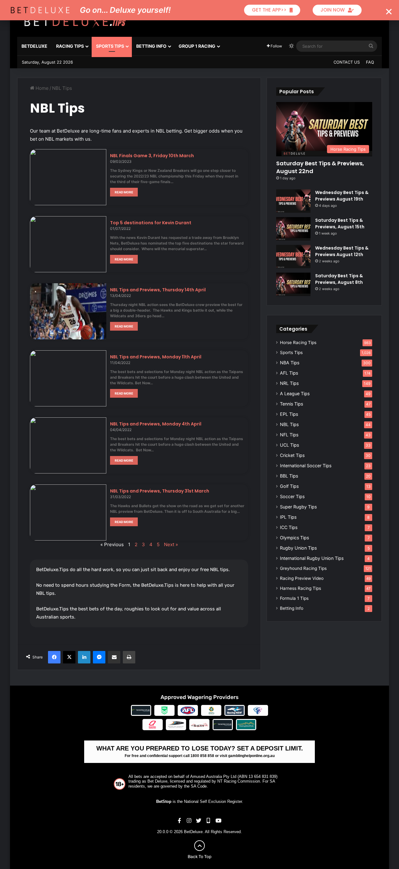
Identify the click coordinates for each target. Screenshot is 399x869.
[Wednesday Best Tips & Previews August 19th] (293, 201)
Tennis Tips (291, 403)
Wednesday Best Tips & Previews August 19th (341, 195)
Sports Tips (110, 46)
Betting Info (151, 46)
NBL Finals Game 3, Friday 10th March (152, 156)
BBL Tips (289, 475)
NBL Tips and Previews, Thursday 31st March (159, 491)
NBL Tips (289, 424)
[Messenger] (99, 657)
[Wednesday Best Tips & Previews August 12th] (293, 256)
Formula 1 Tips (294, 598)
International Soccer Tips (305, 465)
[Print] (129, 657)
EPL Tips (289, 414)
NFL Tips (289, 434)
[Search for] (371, 46)
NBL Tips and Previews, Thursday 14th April (158, 290)
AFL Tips (289, 373)
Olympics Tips (294, 537)
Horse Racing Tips (298, 342)
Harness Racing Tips (300, 588)
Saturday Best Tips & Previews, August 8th (339, 279)
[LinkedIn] (84, 657)
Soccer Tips (292, 496)
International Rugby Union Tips (312, 558)
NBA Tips (289, 362)
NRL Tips (289, 383)
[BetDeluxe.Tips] (74, 21)
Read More (124, 192)
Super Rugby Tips (298, 506)
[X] (69, 657)
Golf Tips (289, 486)
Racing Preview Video (302, 578)
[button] (389, 12)
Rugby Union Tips (298, 548)
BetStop (163, 801)
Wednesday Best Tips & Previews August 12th (341, 251)
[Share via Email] (114, 657)
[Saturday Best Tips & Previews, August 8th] (293, 284)
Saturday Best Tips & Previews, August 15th (339, 223)
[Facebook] (54, 657)
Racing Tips (70, 46)
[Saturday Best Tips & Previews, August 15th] (293, 228)
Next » (171, 544)
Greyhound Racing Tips (303, 568)
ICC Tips (288, 527)
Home (41, 88)
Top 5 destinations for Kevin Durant (150, 223)
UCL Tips (289, 445)
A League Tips (295, 393)
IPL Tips (288, 517)
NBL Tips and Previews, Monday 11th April (155, 357)
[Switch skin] (291, 46)
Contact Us (347, 62)
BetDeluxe (34, 46)
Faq (370, 62)
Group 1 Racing (197, 46)
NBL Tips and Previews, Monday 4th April (155, 424)
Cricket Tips (292, 455)
